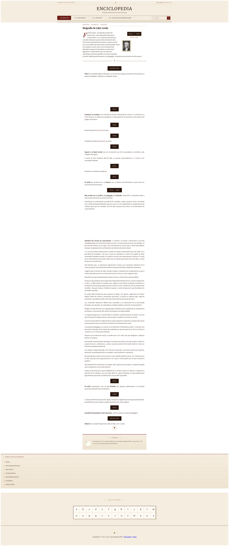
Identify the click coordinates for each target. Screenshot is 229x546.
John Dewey (9, 469)
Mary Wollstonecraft (12, 477)
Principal (86, 24)
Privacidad (127, 537)
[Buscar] (168, 18)
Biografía (95, 24)
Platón (8, 462)
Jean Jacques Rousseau (13, 466)
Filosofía (103, 24)
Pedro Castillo (10, 484)
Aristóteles (9, 481)
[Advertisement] (114, 92)
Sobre (134, 537)
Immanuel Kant (11, 473)
